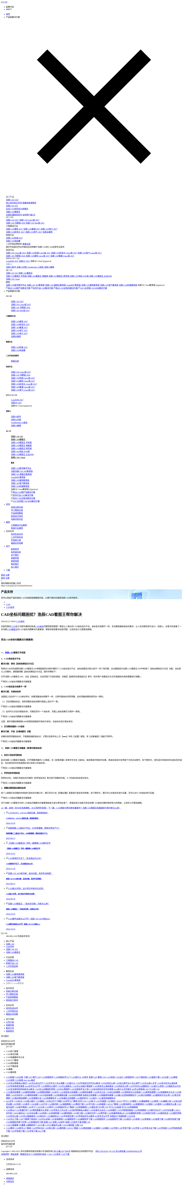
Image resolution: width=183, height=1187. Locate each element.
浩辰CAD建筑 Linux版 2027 (38, 256)
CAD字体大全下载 (148, 1128)
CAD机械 (42, 1113)
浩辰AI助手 (11, 267)
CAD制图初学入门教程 (64, 1107)
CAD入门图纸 (72, 1128)
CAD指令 (93, 1098)
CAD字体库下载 (17, 1131)
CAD (8, 604)
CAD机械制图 (53, 1113)
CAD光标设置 (31, 1113)
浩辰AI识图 (22, 267)
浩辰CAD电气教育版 (109, 285)
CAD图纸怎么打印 (172, 1086)
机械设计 (114, 1116)
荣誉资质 (15, 561)
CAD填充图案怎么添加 (38, 1110)
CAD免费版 (145, 1119)
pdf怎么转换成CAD (140, 1089)
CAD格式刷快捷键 (18, 1098)
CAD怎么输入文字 (148, 1083)
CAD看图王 (12, 629)
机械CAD (48, 1122)
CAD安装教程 (56, 1119)
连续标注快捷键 (89, 1095)
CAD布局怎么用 (121, 1086)
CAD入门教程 (112, 1104)
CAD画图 (40, 1101)
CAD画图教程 (65, 1104)
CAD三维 (40, 1125)
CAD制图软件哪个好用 (16, 1122)
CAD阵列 (49, 1107)
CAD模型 (132, 1101)
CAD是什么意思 (157, 1086)
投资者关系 (16, 552)
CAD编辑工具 (165, 1101)
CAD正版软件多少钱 (79, 1089)
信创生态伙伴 (17, 534)
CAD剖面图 (100, 1104)
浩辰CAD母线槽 (13, 241)
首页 (8, 14)
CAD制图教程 (81, 1107)
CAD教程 (173, 1077)
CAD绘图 (19, 1080)
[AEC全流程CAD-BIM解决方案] (92, 288)
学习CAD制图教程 (130, 1107)
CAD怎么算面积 (63, 1089)
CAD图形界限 (175, 1113)
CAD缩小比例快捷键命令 (125, 1095)
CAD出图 (34, 1104)
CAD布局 (16, 1104)
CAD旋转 (154, 1101)
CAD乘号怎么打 (154, 1110)
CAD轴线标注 (52, 1116)
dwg (25, 1080)
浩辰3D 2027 (24, 261)
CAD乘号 (25, 1104)
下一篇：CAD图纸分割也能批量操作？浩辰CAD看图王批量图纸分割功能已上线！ (84, 808)
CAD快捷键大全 (34, 1098)
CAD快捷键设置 (60, 1095)
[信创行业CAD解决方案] (42, 288)
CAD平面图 (101, 1101)
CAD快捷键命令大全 (165, 1092)
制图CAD (86, 1122)
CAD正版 (19, 1077)
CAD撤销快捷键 (30, 1095)
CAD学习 (31, 1107)
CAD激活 (126, 1119)
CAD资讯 (10, 607)
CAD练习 (91, 1101)
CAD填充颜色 (125, 1104)
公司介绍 (10, 1022)
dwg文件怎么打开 (32, 1086)
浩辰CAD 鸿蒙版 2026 (16, 223)
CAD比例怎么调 (108, 1083)
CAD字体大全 (38, 1128)
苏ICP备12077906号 (61, 1151)
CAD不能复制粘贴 (125, 1110)
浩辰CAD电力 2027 (49, 229)
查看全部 (26, 244)
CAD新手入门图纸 (23, 1128)
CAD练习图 (78, 1113)
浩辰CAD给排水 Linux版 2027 (64, 253)
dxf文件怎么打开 (102, 1116)
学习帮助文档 (17, 510)
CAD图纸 (105, 1128)
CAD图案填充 (138, 1104)
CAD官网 (10, 1080)
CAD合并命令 (16, 1095)
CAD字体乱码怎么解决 (84, 1116)
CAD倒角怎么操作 (49, 1086)
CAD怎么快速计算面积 (82, 1086)
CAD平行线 (89, 1104)
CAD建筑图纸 (66, 1113)
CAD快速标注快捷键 (66, 1098)
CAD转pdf (10, 1110)
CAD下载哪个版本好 (28, 1119)
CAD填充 (111, 1101)
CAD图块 (157, 1104)
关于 (8, 546)
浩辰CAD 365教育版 (36, 285)
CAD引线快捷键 (45, 1095)
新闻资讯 (15, 549)
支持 (8, 504)
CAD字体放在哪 (66, 1116)
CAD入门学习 (121, 1101)
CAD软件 (56, 1154)
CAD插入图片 (29, 1101)
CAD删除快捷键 (85, 1092)
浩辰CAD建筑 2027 (14, 229)
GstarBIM (10, 946)
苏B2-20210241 (101, 1151)
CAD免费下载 (157, 1119)
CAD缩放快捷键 (28, 1092)
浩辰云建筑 (48, 232)
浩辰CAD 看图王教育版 (55, 285)
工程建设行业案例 (19, 525)
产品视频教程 (17, 513)
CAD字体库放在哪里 (15, 1086)
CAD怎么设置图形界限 (45, 1089)
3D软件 (85, 1077)
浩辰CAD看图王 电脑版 (38, 276)
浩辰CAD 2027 (12, 220)
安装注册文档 (17, 507)
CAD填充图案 (85, 1128)
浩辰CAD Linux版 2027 (29, 220)
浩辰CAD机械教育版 (128, 285)
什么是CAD (154, 1089)
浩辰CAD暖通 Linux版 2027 (62, 256)
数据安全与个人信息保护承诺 (33, 1154)
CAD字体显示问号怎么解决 (88, 1083)
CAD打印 (43, 1104)
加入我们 (15, 567)
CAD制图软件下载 (35, 1122)
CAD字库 (113, 1128)
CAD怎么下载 (12, 1119)
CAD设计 (119, 1077)
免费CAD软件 (58, 1122)
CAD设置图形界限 (132, 1113)
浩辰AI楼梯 (49, 267)
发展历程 (15, 558)
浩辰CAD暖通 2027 (32, 229)
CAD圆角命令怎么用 (160, 1095)
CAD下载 (65, 1154)
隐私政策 (15, 1154)
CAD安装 (110, 1077)
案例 (8, 522)
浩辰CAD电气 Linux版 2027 (90, 253)
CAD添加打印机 (148, 1113)
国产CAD (36, 1077)
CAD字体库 (162, 1128)
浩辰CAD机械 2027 (14, 238)
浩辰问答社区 (17, 519)
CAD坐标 (20, 621)
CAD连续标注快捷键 (68, 1092)
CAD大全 (131, 1116)
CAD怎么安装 (44, 1119)
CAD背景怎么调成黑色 (103, 1086)
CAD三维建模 (12, 1125)
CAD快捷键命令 (49, 1098)
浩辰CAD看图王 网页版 (59, 276)
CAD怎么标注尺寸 (35, 1083)
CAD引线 (40, 1107)
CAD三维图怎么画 (53, 1125)
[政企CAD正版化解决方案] (66, 288)
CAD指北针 (41, 1116)
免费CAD (93, 1077)
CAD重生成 (92, 1107)
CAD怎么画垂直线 (27, 1116)
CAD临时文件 (89, 1113)
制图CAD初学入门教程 (67, 1101)
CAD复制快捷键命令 (106, 1098)
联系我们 (15, 564)
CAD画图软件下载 (84, 1119)
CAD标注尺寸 (50, 1101)
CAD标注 (18, 1101)
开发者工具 (16, 540)
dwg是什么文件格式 (122, 1089)
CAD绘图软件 (99, 1119)
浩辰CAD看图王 (25, 273)
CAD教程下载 (77, 1104)
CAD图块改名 (162, 1113)
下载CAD (28, 1077)
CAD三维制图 (68, 1125)
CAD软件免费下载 (172, 1119)
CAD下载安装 (141, 1077)
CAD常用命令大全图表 (131, 1092)
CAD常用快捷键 (148, 1092)
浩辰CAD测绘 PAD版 (79, 276)
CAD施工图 (49, 1128)
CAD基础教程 (143, 1101)
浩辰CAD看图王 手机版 (16, 276)
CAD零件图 (101, 1113)
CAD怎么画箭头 (65, 1086)
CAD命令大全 (99, 1092)
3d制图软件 (129, 1077)
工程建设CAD (12, 960)
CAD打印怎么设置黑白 (139, 1086)
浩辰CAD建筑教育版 (90, 285)
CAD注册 (164, 1077)
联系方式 (10, 1028)
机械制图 (122, 1116)
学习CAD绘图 (115, 1107)
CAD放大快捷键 (144, 1095)
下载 (8, 570)
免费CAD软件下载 (73, 1122)
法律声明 (5, 1154)
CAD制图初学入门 (62, 1077)
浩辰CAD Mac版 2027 (35, 223)
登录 (3, 575)
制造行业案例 (17, 528)
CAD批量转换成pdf (115, 1113)
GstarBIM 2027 (12, 261)
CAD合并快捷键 (75, 1095)
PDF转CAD (103, 1107)
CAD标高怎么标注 (97, 1110)
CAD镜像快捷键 (43, 1092)
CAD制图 (10, 1077)
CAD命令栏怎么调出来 (167, 1083)
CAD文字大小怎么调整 (54, 1083)
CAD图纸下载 (153, 1077)
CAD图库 (96, 1128)
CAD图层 (148, 1104)
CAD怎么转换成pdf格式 (16, 1083)
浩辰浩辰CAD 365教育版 (22, 471)
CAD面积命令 (82, 1098)
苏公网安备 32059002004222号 (128, 1151)
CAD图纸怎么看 (169, 1104)
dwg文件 (9, 1101)
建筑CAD (102, 1077)
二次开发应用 (12, 966)
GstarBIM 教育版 (73, 285)
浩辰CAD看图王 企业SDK (100, 276)
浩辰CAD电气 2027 (34, 232)
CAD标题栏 (111, 1110)
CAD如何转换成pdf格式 (78, 1110)
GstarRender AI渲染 (35, 267)
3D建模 (22, 1125)
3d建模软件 (31, 1125)
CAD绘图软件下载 (114, 1119)
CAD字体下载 (31, 1131)
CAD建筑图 (60, 1128)
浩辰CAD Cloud (13, 279)
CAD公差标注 (18, 1113)
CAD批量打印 (21, 1110)
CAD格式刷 (53, 1104)
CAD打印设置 (167, 1110)
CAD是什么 (76, 1077)
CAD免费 (135, 1119)
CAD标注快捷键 (113, 1092)
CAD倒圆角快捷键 (105, 1095)
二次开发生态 (17, 537)
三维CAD (79, 1125)
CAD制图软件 (47, 1077)
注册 (7, 575)
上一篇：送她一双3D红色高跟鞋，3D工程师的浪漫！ (24, 808)
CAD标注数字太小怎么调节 (127, 1083)
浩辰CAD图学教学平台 (16, 285)
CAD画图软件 (69, 1119)
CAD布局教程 (140, 1110)
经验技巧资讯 (17, 516)
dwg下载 (42, 1131)
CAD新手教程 (20, 1107)
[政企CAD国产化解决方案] (18, 288)
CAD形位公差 (12, 1116)
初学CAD (82, 1101)
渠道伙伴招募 (17, 543)
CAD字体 (135, 1128)
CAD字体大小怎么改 (58, 1110)
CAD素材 (10, 1128)
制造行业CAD (12, 963)
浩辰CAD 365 (12, 273)
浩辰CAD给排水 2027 (15, 232)
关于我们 (15, 555)
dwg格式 (31, 1080)
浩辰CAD (9, 653)
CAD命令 (54, 1092)
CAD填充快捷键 (13, 1092)
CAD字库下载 (124, 1128)
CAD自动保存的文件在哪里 (101, 1089)
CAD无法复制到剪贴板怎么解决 (20, 1089)
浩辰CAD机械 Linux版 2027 (39, 253)
